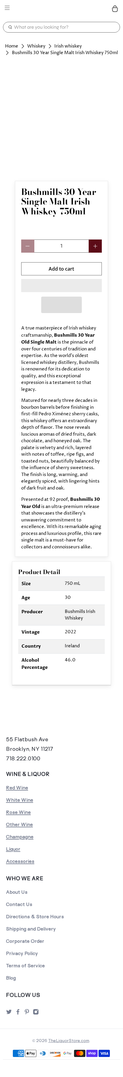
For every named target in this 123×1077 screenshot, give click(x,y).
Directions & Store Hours (35, 916)
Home (11, 46)
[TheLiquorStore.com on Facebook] (18, 1013)
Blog (11, 978)
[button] (61, 285)
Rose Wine (18, 812)
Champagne (19, 837)
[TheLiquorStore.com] (61, 8)
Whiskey (36, 46)
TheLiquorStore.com (68, 1040)
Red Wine (17, 788)
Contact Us (19, 904)
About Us (16, 892)
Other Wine (19, 824)
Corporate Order (25, 941)
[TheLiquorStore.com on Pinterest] (27, 1013)
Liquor (13, 849)
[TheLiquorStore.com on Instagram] (36, 1013)
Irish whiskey (68, 46)
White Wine (19, 800)
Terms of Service (25, 965)
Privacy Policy (22, 953)
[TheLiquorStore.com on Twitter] (9, 1013)
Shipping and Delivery (31, 929)
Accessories (20, 861)
